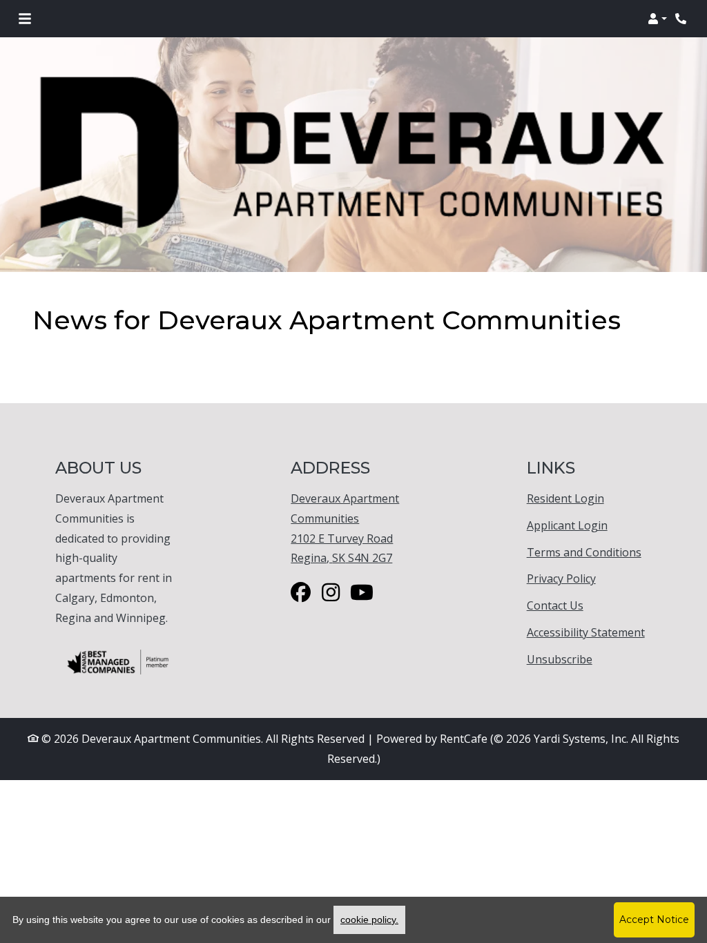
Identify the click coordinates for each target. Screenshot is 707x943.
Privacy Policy (561, 578)
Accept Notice (654, 919)
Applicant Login (567, 525)
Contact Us (555, 605)
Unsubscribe (559, 659)
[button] (657, 19)
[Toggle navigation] (25, 19)
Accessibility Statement (586, 632)
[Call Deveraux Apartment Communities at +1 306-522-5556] (682, 19)
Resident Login (565, 498)
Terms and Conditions (584, 552)
